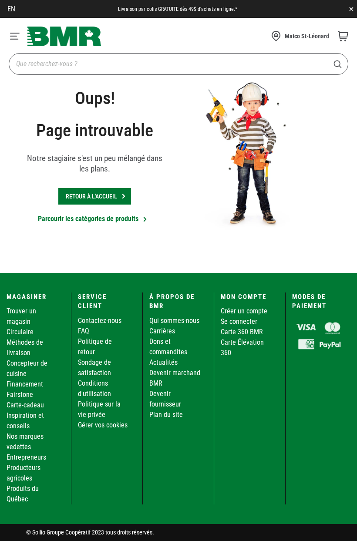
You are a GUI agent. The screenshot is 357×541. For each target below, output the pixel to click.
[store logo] (64, 36)
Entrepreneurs (26, 457)
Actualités (163, 362)
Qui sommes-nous (174, 320)
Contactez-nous (99, 320)
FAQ (83, 331)
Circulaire (20, 332)
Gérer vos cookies (103, 425)
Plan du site (166, 414)
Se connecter (239, 321)
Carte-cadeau (25, 405)
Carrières (162, 331)
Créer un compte (244, 311)
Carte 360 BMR (242, 332)
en (11, 9)
